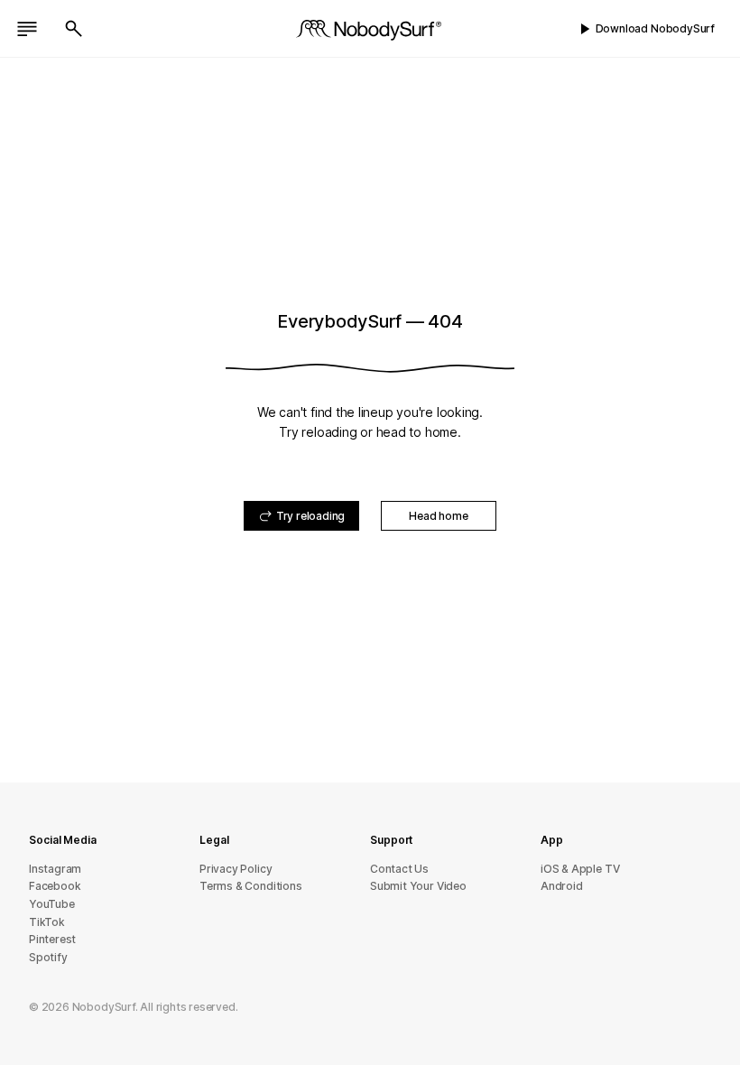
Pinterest (52, 939)
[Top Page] (370, 29)
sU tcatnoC (399, 868)
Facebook (54, 886)
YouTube (52, 904)
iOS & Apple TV (580, 868)
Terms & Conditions (250, 886)
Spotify (48, 957)
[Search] (74, 29)
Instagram (55, 868)
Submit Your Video (418, 886)
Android (562, 886)
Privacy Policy (235, 868)
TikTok (47, 922)
